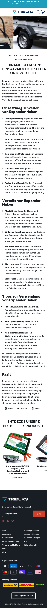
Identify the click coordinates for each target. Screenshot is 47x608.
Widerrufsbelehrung (10, 541)
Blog (4, 552)
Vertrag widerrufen (23, 595)
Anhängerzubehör (31, 530)
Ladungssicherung (31, 534)
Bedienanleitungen (32, 537)
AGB (4, 530)
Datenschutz (7, 537)
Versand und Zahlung (11, 545)
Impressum (6, 534)
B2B (26, 541)
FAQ (3, 548)
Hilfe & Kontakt (30, 545)
